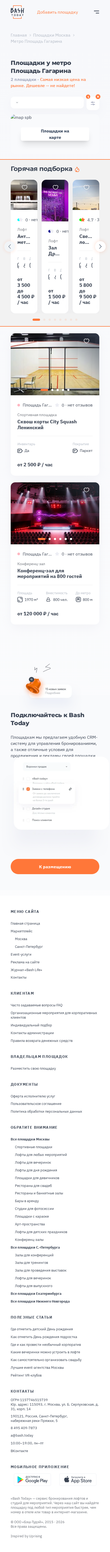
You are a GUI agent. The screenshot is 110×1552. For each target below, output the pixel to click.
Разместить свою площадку (33, 1068)
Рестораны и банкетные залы (39, 1193)
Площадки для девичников (37, 1178)
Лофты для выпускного (33, 1286)
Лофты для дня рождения (36, 1170)
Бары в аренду (27, 1201)
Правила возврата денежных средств (42, 1041)
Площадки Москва (51, 35)
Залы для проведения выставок (40, 1270)
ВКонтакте (19, 1451)
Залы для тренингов (31, 1263)
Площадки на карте (55, 134)
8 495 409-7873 (24, 1428)
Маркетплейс (22, 931)
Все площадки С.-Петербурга (35, 1247)
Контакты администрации (32, 1033)
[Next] (100, 246)
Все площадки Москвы (30, 1139)
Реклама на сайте (25, 962)
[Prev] (9, 246)
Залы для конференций (34, 1255)
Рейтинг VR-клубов (26, 1375)
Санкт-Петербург (29, 947)
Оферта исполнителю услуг (33, 1096)
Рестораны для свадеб (33, 1186)
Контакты (18, 977)
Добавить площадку (57, 12)
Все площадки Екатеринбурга (36, 1294)
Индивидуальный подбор (31, 1025)
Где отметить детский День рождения (42, 1329)
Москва (21, 939)
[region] (55, 246)
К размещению (55, 866)
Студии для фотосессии (34, 1209)
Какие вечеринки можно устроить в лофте (45, 1352)
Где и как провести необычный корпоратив (46, 1345)
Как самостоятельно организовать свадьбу (46, 1360)
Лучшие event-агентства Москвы (37, 1368)
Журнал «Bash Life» (26, 970)
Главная (19, 35)
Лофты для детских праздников (41, 1232)
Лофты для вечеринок (33, 1162)
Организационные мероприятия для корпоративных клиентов (54, 1015)
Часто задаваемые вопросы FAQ (36, 1005)
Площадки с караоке (32, 1216)
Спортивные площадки (33, 1147)
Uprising (35, 1536)
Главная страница (25, 923)
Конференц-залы (29, 1240)
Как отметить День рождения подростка (44, 1337)
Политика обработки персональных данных (46, 1111)
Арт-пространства (30, 1224)
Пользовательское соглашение (36, 1104)
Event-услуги (21, 954)
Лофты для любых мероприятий (41, 1155)
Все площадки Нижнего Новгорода (40, 1301)
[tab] (36, 320)
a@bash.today (22, 1435)
